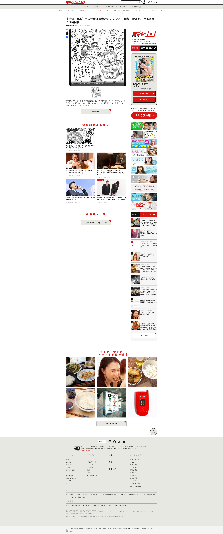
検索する (140, 2)
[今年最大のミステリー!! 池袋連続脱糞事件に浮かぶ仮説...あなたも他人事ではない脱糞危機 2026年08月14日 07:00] (111, 402)
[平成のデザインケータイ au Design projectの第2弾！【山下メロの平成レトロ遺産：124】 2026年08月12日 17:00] (142, 402)
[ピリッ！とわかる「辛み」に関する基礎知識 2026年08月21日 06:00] (111, 372)
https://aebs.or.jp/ (86, 450)
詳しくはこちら (70, 532)
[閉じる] (156, 530)
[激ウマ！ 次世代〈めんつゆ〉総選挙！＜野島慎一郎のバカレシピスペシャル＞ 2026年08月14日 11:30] (80, 402)
